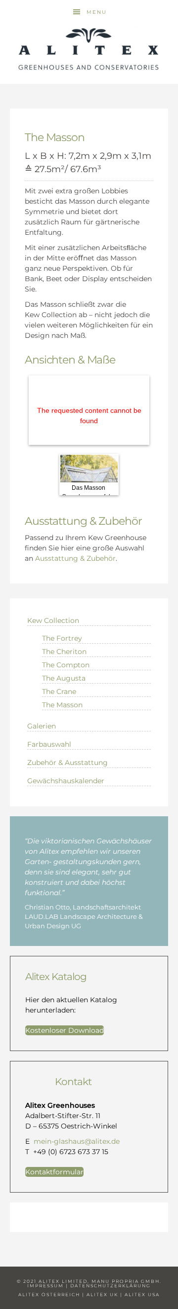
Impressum (45, 1285)
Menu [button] (97, 12)
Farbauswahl (49, 744)
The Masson (62, 704)
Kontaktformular (54, 1171)
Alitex (89, 49)
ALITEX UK (102, 1294)
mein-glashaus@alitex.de (77, 1141)
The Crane (59, 691)
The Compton (65, 664)
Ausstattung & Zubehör (75, 558)
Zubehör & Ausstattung (67, 762)
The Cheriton (64, 651)
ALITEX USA (142, 1294)
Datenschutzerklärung (110, 1285)
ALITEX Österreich (49, 1294)
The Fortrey (62, 638)
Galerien (41, 726)
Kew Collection (53, 620)
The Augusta (64, 678)
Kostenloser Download (64, 1030)
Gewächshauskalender (65, 780)
